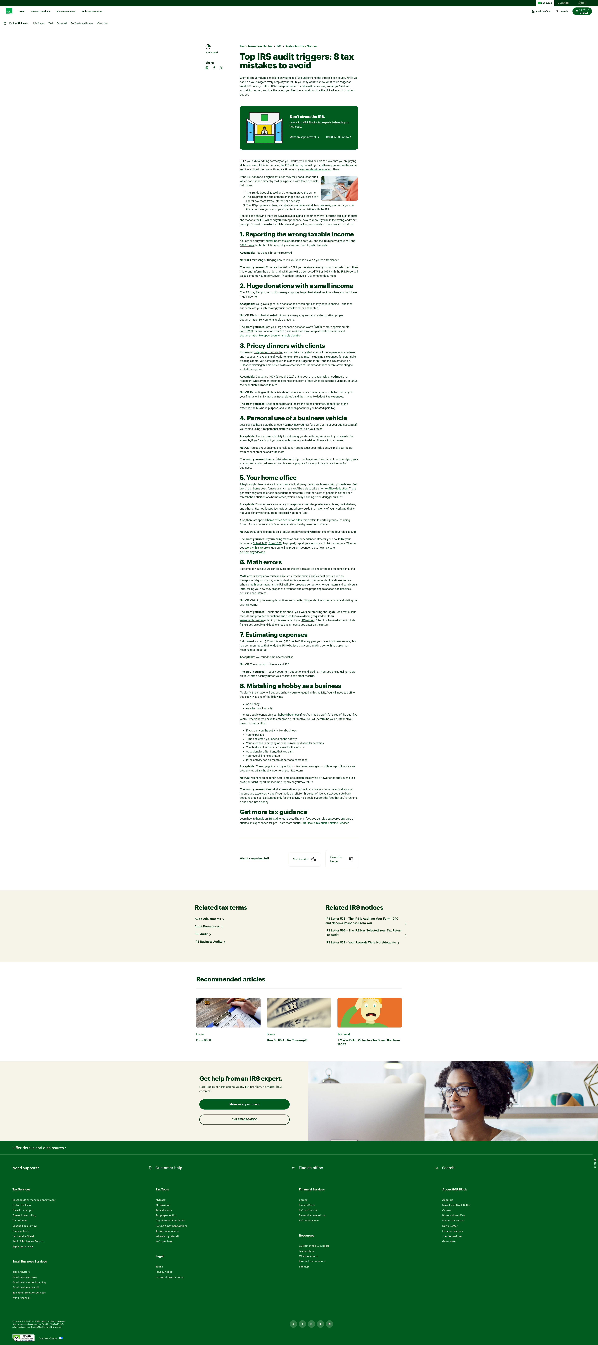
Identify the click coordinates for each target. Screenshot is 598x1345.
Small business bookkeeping (29, 1282)
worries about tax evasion (315, 169)
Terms (159, 1266)
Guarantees (449, 1241)
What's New (102, 23)
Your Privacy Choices (48, 1338)
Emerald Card (307, 1204)
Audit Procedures (207, 926)
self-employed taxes (252, 552)
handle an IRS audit (267, 818)
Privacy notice (164, 1271)
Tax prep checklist (166, 1215)
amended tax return (252, 620)
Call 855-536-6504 (337, 137)
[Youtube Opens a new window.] (320, 1324)
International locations (312, 1261)
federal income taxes (277, 240)
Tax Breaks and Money (82, 23)
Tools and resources (91, 11)
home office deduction (334, 488)
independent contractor (268, 352)
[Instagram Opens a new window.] (311, 1324)
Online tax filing (21, 1204)
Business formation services (29, 1292)
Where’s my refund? (167, 1236)
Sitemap (304, 1266)
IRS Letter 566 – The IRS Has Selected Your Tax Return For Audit (363, 932)
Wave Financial (21, 1297)
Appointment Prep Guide (170, 1220)
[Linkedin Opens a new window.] (329, 1324)
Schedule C (260, 543)
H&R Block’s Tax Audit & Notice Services (324, 823)
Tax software (19, 1220)
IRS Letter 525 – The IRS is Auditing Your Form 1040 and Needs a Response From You (361, 921)
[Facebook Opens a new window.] (302, 1324)
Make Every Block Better (456, 1204)
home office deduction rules (284, 520)
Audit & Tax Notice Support (28, 1241)
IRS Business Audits (208, 941)
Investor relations (452, 1231)
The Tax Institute (452, 1236)
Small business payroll (25, 1287)
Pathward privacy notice (170, 1276)
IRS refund (307, 620)
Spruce (303, 1199)
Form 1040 (275, 543)
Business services (66, 11)
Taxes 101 (62, 23)
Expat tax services (22, 1246)
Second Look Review (24, 1225)
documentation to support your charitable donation (270, 335)
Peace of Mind (20, 1230)
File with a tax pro (22, 1210)
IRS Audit (201, 934)
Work (50, 23)
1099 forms (247, 245)
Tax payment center (167, 1230)
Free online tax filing (24, 1215)
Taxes (21, 11)
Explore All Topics (18, 23)
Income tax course (453, 1220)
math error (255, 584)
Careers (446, 1210)
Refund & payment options (171, 1225)
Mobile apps (163, 1204)
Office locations (308, 1256)
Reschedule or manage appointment (34, 1199)
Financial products (40, 11)
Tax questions (307, 1250)
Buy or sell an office (453, 1215)
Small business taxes (24, 1276)
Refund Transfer (308, 1210)
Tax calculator (164, 1210)
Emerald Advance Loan (312, 1215)
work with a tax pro (256, 547)
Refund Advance (309, 1220)
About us (447, 1199)
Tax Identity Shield (23, 1236)
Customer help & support (314, 1245)
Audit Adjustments (208, 918)
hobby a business (289, 714)
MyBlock (161, 1199)
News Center (450, 1225)
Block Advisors (21, 1271)
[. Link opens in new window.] (23, 1338)
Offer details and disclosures (38, 1148)
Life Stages (39, 23)
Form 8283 (246, 331)
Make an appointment (303, 137)
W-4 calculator (164, 1241)
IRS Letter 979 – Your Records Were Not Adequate (360, 942)
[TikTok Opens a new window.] (293, 1324)
